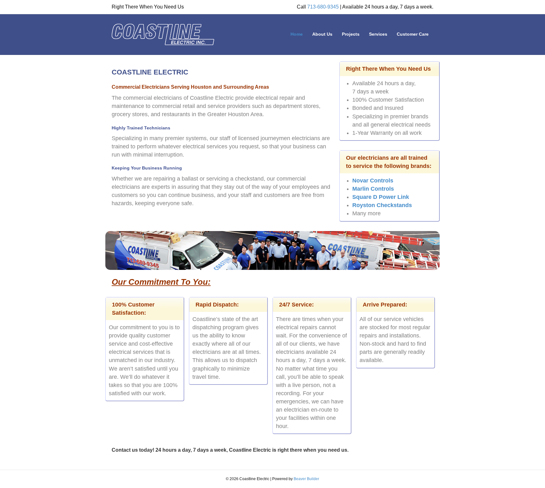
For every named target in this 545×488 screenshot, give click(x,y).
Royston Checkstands (382, 205)
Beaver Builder (306, 479)
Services (378, 34)
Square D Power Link (380, 197)
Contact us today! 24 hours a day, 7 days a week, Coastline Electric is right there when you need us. (230, 450)
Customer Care (413, 34)
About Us (322, 34)
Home (296, 34)
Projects (351, 34)
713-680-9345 (323, 6)
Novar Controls (372, 180)
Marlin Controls (373, 189)
